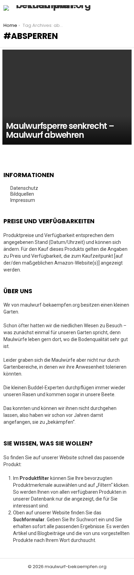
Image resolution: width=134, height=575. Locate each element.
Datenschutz (24, 188)
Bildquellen (22, 194)
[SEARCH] (112, 8)
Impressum (22, 200)
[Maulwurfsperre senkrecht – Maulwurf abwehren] (67, 97)
